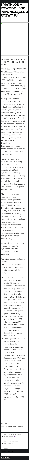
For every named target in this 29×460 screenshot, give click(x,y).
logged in (9, 426)
